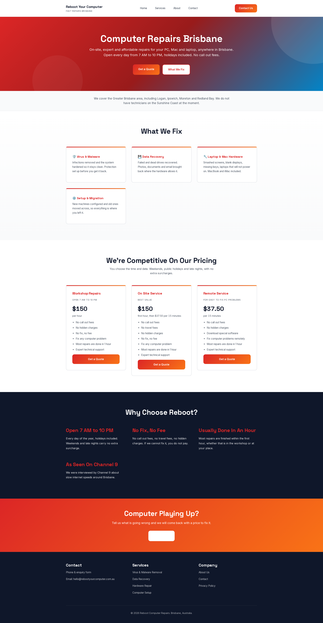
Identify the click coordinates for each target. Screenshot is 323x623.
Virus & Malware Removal (147, 572)
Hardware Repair (142, 585)
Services (160, 8)
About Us (204, 572)
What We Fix (176, 69)
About (176, 8)
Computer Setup (141, 592)
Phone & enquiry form (78, 572)
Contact (193, 8)
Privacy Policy (207, 585)
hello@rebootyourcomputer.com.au (94, 579)
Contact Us (246, 8)
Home (143, 8)
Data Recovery (141, 579)
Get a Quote (146, 69)
